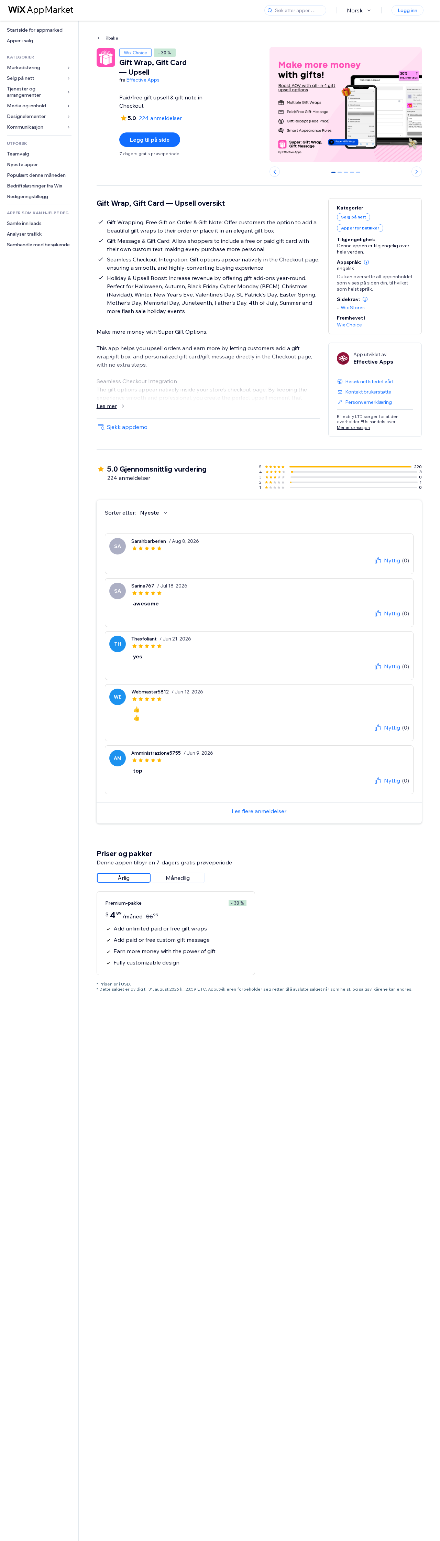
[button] (366, 262)
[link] (39, 30)
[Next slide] (416, 171)
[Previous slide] (275, 171)
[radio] (124, 878)
